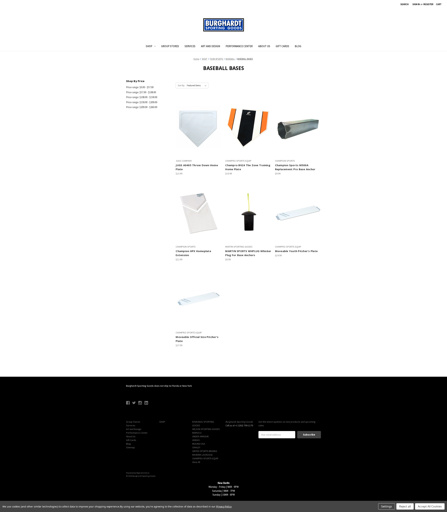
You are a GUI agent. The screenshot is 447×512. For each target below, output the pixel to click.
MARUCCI (196, 432)
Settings (386, 506)
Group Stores (170, 46)
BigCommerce (143, 473)
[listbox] (197, 85)
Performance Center (239, 46)
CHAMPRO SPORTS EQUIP (205, 458)
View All (196, 462)
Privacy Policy (223, 506)
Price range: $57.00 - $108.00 (141, 92)
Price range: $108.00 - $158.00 (141, 97)
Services (190, 46)
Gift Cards (282, 46)
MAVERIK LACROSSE (202, 454)
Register (428, 4)
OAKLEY (196, 447)
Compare (197, 127)
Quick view (198, 120)
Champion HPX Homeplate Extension (193, 253)
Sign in (416, 4)
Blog (298, 46)
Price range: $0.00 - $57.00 (139, 87)
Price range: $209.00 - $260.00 (141, 107)
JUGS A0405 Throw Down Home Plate (197, 167)
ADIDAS (196, 440)
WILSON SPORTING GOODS (206, 429)
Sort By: (181, 85)
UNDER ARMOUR (200, 436)
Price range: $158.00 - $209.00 (141, 102)
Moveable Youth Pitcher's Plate (296, 251)
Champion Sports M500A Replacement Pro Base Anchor (295, 167)
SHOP (149, 46)
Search (404, 4)
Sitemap (130, 447)
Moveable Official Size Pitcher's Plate (197, 339)
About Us (264, 46)
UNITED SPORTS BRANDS (204, 451)
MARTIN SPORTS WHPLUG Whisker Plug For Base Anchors (248, 253)
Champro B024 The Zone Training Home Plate (247, 167)
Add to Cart (199, 133)
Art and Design (210, 46)
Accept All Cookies (430, 506)
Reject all (405, 506)
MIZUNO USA (198, 443)
